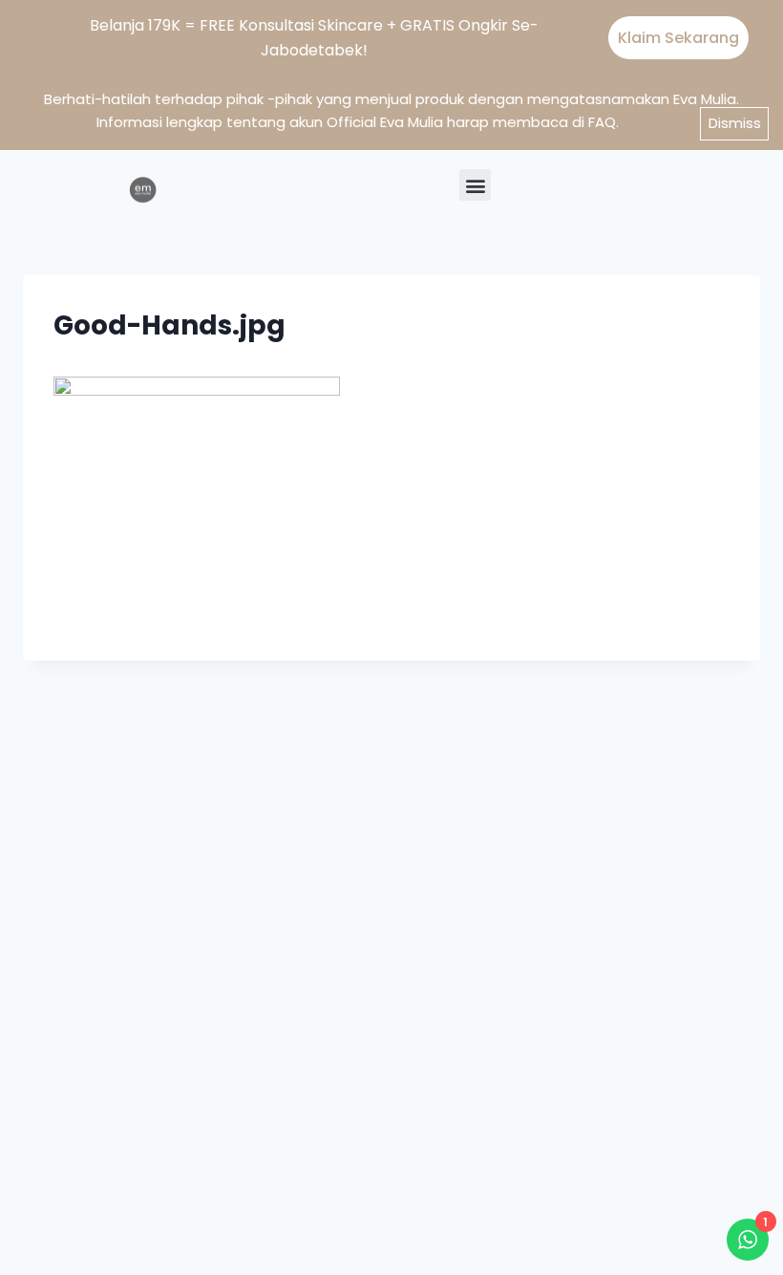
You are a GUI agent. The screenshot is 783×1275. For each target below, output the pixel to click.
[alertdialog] (391, 37)
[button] (475, 185)
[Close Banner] (762, 38)
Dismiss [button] (735, 123)
